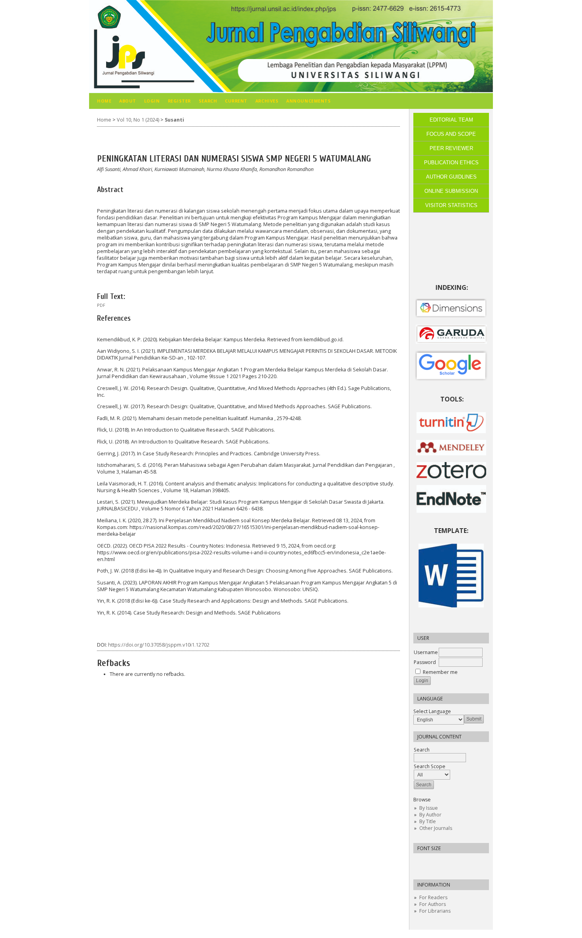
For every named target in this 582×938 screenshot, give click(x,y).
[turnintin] (451, 431)
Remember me (440, 672)
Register (179, 101)
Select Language (432, 711)
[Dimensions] (451, 316)
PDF (101, 305)
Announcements (308, 101)
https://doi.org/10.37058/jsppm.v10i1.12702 (158, 644)
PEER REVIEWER (451, 148)
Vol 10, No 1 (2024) (138, 119)
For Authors (432, 904)
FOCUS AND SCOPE (451, 134)
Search (422, 749)
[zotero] (451, 476)
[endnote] (451, 511)
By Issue (428, 808)
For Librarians (435, 911)
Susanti (174, 119)
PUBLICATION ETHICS (451, 163)
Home (104, 101)
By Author (430, 814)
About (127, 101)
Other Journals (435, 828)
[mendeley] (451, 453)
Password (425, 662)
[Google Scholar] (451, 365)
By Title (427, 821)
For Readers (433, 897)
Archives (266, 101)
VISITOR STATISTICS (451, 205)
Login (152, 101)
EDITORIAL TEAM (451, 120)
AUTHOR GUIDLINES (451, 177)
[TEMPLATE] (451, 605)
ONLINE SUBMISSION (451, 191)
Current (236, 101)
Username (426, 652)
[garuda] (451, 342)
